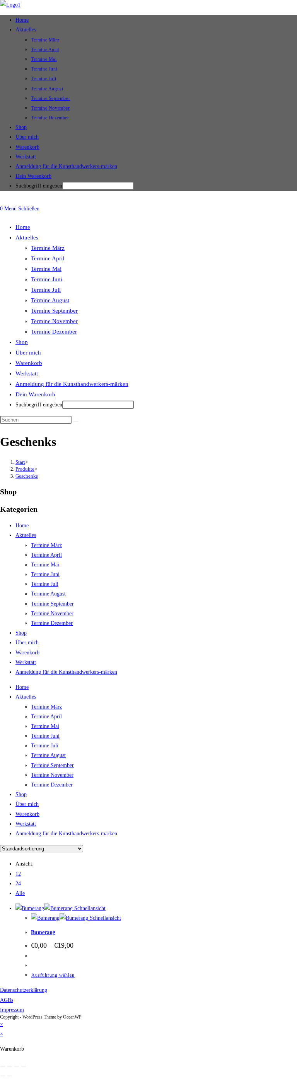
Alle (20, 893)
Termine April (47, 258)
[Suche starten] (76, 421)
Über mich (28, 352)
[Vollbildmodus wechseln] (9, 1066)
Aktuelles (26, 237)
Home (22, 227)
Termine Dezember (54, 332)
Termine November (54, 321)
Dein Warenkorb (33, 176)
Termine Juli (46, 290)
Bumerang (43, 932)
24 (18, 883)
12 (18, 874)
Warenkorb (28, 363)
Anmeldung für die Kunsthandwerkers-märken (71, 384)
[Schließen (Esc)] (23, 1066)
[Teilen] (16, 1066)
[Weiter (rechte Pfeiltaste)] (9, 1076)
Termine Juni (46, 279)
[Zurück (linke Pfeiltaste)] (2, 1076)
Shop (21, 342)
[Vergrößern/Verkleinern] (2, 1066)
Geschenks (26, 476)
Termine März (48, 248)
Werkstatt (26, 373)
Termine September (54, 311)
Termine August (50, 300)
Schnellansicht (89, 908)
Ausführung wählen (53, 975)
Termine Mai (46, 269)
